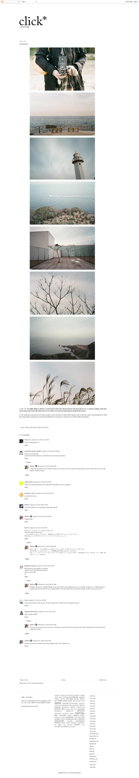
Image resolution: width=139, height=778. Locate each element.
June (91, 749)
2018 (91, 716)
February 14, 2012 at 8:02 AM (47, 466)
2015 (91, 724)
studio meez (29, 482)
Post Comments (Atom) (35, 683)
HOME (59, 701)
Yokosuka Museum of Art (40, 411)
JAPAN (27, 427)
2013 (91, 729)
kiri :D (27, 528)
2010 (91, 767)
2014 (91, 726)
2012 (91, 731)
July (90, 746)
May (91, 751)
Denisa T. (28, 440)
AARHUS (57, 695)
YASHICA (66, 726)
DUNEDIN (81, 697)
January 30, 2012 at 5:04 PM (38, 528)
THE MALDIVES (68, 725)
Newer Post (24, 680)
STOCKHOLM (80, 721)
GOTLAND (69, 699)
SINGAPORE (59, 721)
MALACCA (74, 709)
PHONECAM (70, 719)
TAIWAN (73, 723)
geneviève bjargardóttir (33, 451)
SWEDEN (57, 723)
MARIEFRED (58, 711)
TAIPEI (63, 723)
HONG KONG (67, 701)
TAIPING (68, 723)
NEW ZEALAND (60, 715)
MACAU (67, 709)
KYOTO (73, 707)
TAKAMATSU (80, 723)
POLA (76, 719)
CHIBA (60, 697)
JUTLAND (66, 703)
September (93, 741)
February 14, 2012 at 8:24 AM (47, 624)
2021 (91, 708)
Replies (28, 462)
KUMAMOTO (65, 707)
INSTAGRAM (76, 701)
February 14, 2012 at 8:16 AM (47, 546)
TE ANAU (58, 725)
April (91, 754)
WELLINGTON (59, 726)
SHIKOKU (81, 719)
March (91, 756)
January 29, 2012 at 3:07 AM (40, 440)
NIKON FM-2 (78, 715)
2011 (91, 764)
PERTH (63, 719)
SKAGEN (69, 721)
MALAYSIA (81, 709)
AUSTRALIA (69, 695)
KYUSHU (78, 707)
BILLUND (76, 695)
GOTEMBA (62, 699)
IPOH (82, 701)
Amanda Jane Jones (31, 611)
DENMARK (74, 697)
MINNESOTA (69, 711)
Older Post (102, 680)
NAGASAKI (58, 713)
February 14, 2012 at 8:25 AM (42, 641)
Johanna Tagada (30, 566)
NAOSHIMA (66, 713)
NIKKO (70, 715)
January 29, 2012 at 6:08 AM (51, 451)
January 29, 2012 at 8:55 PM (45, 493)
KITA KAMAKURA (74, 705)
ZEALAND (72, 726)
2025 (91, 698)
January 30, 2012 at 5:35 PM (37, 600)
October (92, 738)
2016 (91, 721)
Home (63, 680)
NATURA (46, 427)
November (93, 736)
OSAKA (63, 717)
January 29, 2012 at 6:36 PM (42, 482)
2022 (91, 706)
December (92, 733)
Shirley (32, 466)
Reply (26, 445)
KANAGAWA (32, 427)
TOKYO (77, 725)
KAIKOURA (81, 703)
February (92, 759)
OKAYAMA (57, 717)
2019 (91, 713)
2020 (91, 711)
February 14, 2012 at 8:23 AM (47, 584)
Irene (26, 600)
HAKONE (76, 699)
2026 (91, 696)
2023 (91, 703)
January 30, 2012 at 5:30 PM (45, 566)
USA (83, 725)
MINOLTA (40, 427)
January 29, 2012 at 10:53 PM (39, 505)
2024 (91, 701)
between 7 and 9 (30, 493)
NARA (72, 713)
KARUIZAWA (65, 705)
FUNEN (57, 699)
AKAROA (63, 695)
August (91, 744)
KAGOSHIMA (74, 703)
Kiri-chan (33, 409)
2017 (91, 718)
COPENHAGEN (66, 697)
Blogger (78, 773)
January (92, 761)
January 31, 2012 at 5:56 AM (46, 611)
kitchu (27, 505)
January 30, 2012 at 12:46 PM (42, 516)
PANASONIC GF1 (71, 717)
